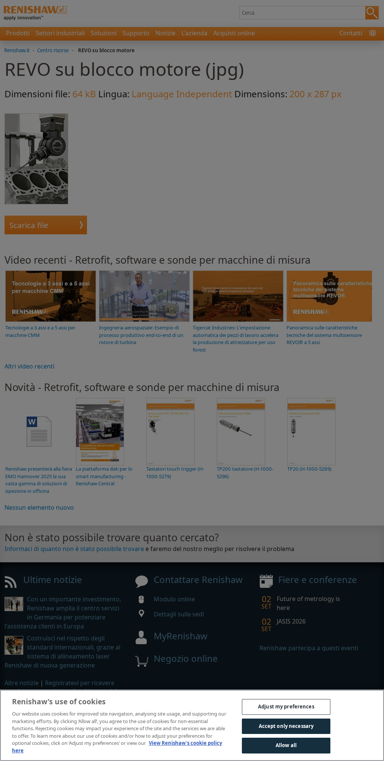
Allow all (286, 745)
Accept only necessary (286, 726)
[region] (192, 725)
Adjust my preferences (286, 706)
